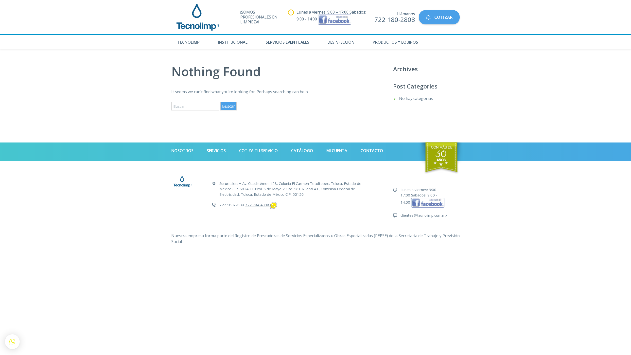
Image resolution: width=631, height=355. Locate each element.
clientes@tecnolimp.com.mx (424, 215)
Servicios (216, 150)
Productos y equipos (395, 42)
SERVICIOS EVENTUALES (287, 42)
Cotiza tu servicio (258, 150)
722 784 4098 (257, 204)
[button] (12, 341)
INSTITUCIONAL (232, 42)
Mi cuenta (336, 150)
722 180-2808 (394, 19)
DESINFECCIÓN (341, 42)
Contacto (372, 150)
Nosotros (182, 150)
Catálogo (302, 150)
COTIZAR (443, 17)
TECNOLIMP (188, 42)
